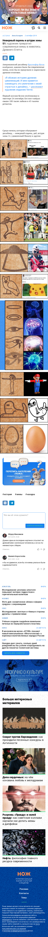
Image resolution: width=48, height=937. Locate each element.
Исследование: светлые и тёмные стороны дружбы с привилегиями (23, 613)
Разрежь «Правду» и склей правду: (22, 819)
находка (31, 494)
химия (5, 618)
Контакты (24, 893)
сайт (4, 640)
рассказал (37, 86)
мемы (19, 494)
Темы (24, 897)
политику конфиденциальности (15, 931)
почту (37, 924)
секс (4, 608)
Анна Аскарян (17, 36)
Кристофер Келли (36, 64)
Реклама (24, 889)
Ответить (6, 549)
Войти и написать (35, 526)
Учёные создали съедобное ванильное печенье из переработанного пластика (21, 622)
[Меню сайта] (44, 28)
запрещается (7, 920)
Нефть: (20, 860)
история (6, 36)
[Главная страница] (7, 27)
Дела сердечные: (23, 779)
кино (4, 628)
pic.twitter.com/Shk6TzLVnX (17, 116)
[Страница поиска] (39, 28)
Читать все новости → (15, 653)
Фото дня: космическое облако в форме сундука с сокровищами (22, 603)
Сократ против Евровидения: (23, 740)
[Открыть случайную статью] (33, 27)
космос (5, 598)
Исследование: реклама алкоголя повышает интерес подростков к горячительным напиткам (19, 592)
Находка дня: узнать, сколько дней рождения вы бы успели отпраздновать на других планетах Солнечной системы (23, 645)
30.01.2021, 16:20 (13, 559)
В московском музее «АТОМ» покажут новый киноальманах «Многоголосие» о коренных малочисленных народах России (23, 633)
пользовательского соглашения (14, 929)
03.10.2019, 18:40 (13, 537)
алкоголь (6, 587)
